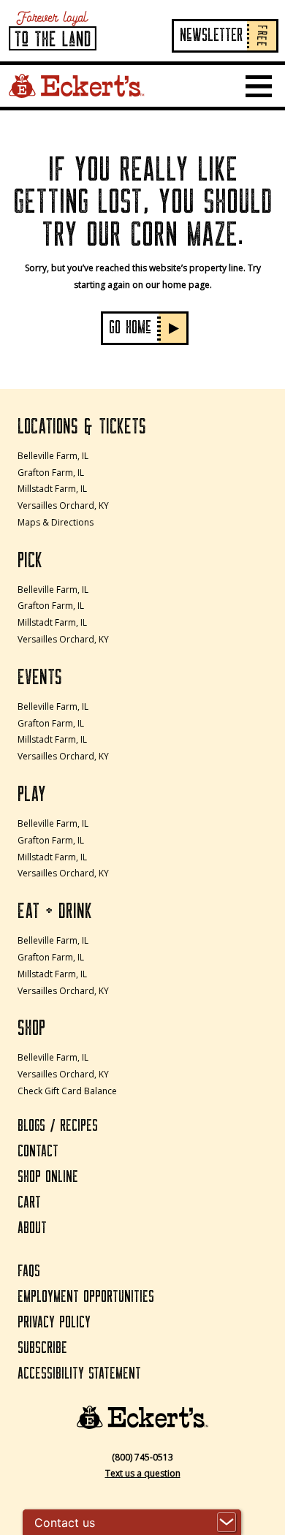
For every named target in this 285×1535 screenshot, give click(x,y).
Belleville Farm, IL (53, 456)
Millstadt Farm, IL (52, 488)
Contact (38, 1151)
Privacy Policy (54, 1322)
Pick (30, 561)
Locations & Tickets (82, 427)
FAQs (29, 1271)
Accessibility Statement (79, 1373)
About (32, 1228)
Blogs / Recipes (58, 1126)
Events (40, 678)
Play (32, 795)
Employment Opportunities (86, 1297)
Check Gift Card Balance (67, 1091)
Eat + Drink (55, 911)
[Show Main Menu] (258, 86)
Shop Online (48, 1177)
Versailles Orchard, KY (63, 505)
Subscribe (42, 1348)
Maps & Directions (56, 522)
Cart (29, 1202)
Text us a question (142, 1473)
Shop (31, 1028)
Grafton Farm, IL (51, 472)
